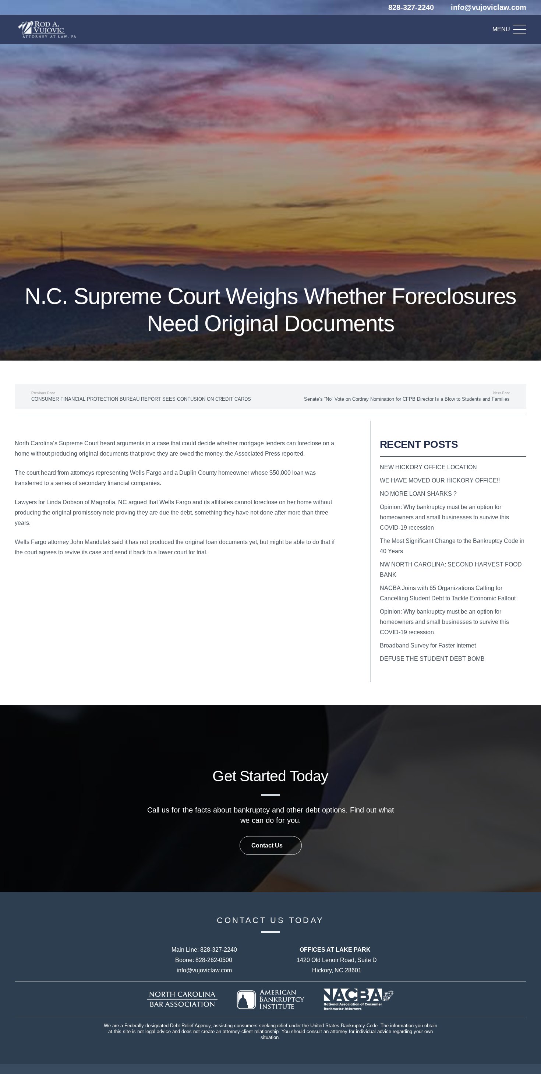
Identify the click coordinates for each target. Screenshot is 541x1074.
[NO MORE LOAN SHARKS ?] (453, 494)
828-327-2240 (218, 950)
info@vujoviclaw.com (204, 970)
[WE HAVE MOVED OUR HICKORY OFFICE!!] (453, 480)
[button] (509, 29)
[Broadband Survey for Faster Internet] (453, 645)
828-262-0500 (214, 960)
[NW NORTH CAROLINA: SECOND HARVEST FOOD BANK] (453, 569)
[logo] (48, 29)
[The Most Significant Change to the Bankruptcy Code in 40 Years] (453, 546)
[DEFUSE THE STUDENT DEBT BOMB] (453, 659)
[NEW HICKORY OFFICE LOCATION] (453, 467)
